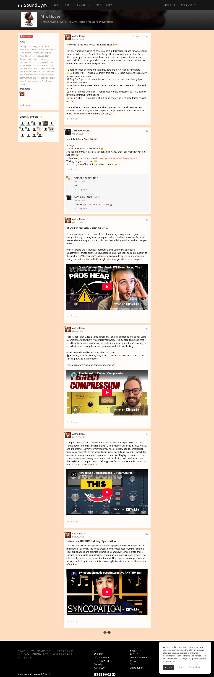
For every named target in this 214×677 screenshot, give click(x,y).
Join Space (27, 36)
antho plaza (78, 35)
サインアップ (189, 4)
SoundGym (35, 5)
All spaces (26, 104)
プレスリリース (102, 657)
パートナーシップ (138, 657)
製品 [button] (56, 4)
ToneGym (99, 664)
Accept (168, 667)
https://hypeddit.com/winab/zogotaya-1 (116, 157)
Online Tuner (136, 667)
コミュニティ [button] (83, 4)
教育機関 (98, 653)
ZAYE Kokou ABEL (81, 130)
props (74, 118)
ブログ (109, 4)
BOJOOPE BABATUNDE (86, 178)
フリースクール (102, 660)
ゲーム (133, 660)
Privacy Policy (195, 667)
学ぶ (99, 4)
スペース (134, 653)
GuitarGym (99, 667)
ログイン (171, 4)
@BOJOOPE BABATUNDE (96, 204)
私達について (136, 650)
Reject (182, 667)
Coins (132, 664)
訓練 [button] (67, 4)
